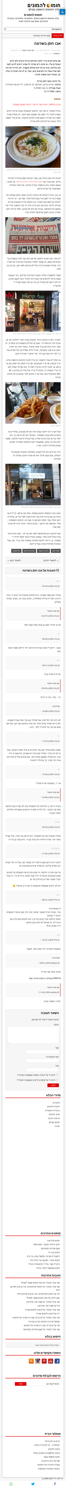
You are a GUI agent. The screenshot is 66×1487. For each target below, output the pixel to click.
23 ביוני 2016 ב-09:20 (51, 827)
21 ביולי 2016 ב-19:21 (51, 940)
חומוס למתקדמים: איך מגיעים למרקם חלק (35, 1294)
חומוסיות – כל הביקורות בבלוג (47, 1445)
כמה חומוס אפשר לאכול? (31, 1283)
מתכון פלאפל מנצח (52, 1457)
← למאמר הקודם (51, 560)
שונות (57, 1126)
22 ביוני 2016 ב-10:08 (51, 711)
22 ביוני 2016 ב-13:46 (51, 774)
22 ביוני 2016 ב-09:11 (51, 665)
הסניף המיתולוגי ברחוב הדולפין (29, 182)
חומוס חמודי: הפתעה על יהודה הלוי (45, 1260)
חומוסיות (56, 53)
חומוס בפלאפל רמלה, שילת (48, 1268)
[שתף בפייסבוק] (55, 1484)
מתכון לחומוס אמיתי (33, 1310)
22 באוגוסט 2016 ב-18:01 (49, 963)
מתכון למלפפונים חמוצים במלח (46, 1453)
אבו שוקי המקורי (28, 50)
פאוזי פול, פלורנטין (34, 1302)
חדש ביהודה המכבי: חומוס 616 (47, 1244)
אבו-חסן (55, 551)
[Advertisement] (38, 1181)
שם (57, 1048)
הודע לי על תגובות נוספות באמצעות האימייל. (36, 1075)
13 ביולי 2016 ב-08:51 (51, 900)
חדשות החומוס (53, 1106)
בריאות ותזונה (54, 1118)
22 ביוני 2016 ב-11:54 (51, 741)
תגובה (56, 1025)
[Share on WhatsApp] (11, 1484)
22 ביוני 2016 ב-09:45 (50, 688)
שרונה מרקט (29, 551)
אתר (57, 1066)
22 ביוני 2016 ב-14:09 (50, 797)
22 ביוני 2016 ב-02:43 (51, 586)
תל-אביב (16, 551)
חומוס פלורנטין (53, 1241)
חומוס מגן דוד (54, 1252)
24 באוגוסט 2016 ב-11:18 (49, 992)
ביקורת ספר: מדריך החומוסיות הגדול (44, 1264)
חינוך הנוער (43, 551)
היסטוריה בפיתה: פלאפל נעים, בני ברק (43, 1256)
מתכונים (56, 1103)
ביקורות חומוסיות (52, 1110)
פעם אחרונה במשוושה (41, 35)
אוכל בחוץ (56, 706)
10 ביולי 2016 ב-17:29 (51, 853)
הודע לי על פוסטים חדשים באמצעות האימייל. (35, 1080)
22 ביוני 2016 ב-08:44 (51, 639)
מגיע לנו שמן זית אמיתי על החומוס (27, 1317)
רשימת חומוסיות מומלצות (49, 1469)
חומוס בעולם (54, 1122)
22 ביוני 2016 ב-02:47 (50, 616)
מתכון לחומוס (54, 1449)
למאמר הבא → (14, 560)
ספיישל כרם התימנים (51, 1461)
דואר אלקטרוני (53, 1057)
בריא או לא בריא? (52, 1441)
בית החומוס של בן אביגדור (39, 1321)
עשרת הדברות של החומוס (48, 1465)
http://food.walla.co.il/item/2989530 (45, 978)
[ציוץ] (33, 1484)
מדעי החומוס (54, 1114)
